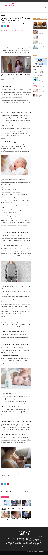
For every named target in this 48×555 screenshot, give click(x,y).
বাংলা (2, 10)
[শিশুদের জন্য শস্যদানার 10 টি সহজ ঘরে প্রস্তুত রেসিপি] (40, 25)
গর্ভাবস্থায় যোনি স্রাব (28, 491)
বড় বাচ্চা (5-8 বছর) (33, 7)
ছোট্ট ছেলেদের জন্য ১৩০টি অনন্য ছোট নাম (7, 492)
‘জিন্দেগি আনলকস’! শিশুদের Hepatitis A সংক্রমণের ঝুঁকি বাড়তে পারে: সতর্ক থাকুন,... (43, 79)
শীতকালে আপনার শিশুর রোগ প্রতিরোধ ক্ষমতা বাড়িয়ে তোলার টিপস (42, 95)
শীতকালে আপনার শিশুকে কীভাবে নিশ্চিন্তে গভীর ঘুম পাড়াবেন (26, 520)
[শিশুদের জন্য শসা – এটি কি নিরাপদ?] (35, 32)
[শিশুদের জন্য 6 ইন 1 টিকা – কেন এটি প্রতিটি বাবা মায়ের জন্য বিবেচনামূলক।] (5, 503)
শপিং (39, 7)
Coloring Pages (8, 10)
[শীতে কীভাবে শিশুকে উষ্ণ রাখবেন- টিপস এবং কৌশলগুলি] (35, 86)
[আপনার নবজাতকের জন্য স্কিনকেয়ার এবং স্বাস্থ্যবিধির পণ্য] (5, 514)
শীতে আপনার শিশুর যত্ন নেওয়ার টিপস (25, 507)
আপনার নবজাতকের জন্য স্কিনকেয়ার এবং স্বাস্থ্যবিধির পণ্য (5, 520)
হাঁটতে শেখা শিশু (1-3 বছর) (17, 7)
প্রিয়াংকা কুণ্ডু (3, 22)
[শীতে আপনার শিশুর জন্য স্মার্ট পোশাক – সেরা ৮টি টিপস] (16, 503)
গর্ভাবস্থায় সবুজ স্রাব (41, 46)
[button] (45, 7)
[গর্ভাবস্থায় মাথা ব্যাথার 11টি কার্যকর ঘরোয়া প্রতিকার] (35, 42)
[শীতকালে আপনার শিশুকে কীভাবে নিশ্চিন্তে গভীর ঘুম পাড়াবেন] (26, 514)
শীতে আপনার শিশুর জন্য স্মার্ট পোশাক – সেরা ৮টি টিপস (16, 507)
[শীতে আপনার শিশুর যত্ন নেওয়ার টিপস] (26, 503)
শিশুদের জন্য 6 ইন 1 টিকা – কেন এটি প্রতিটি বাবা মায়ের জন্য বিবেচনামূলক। (5, 508)
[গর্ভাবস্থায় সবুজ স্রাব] (35, 47)
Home (2, 14)
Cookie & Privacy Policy (29, 551)
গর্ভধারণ (2, 7)
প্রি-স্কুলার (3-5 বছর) (26, 7)
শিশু (10, 7)
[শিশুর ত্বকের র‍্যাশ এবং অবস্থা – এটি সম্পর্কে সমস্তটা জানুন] (16, 514)
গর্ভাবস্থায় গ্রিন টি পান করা (42, 36)
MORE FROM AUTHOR (14, 497)
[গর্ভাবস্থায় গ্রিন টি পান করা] (35, 37)
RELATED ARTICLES (5, 497)
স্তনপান (7, 14)
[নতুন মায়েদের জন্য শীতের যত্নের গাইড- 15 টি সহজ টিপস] (35, 90)
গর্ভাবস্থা (7, 7)
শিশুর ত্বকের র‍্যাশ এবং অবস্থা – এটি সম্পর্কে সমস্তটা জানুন (15, 519)
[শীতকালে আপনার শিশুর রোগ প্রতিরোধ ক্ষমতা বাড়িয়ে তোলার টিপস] (35, 95)
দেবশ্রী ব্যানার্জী (35, 69)
